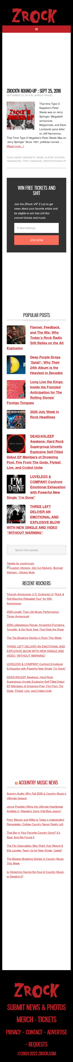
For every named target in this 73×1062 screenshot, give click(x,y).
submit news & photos (36, 1007)
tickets (47, 1019)
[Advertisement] (36, 62)
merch (25, 1019)
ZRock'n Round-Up (54, 160)
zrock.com (47, 1053)
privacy (13, 1032)
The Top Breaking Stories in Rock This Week (34, 638)
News (40, 157)
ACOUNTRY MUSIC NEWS (38, 782)
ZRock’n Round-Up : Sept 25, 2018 (34, 91)
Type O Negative (32, 160)
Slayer (49, 157)
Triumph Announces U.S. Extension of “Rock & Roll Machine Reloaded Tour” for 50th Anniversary (35, 598)
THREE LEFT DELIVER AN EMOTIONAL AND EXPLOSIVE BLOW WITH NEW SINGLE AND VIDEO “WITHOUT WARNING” (36, 650)
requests (38, 1044)
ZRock (36, 15)
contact (34, 1032)
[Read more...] (15, 146)
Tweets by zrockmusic (20, 563)
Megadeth (29, 157)
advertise (57, 1032)
